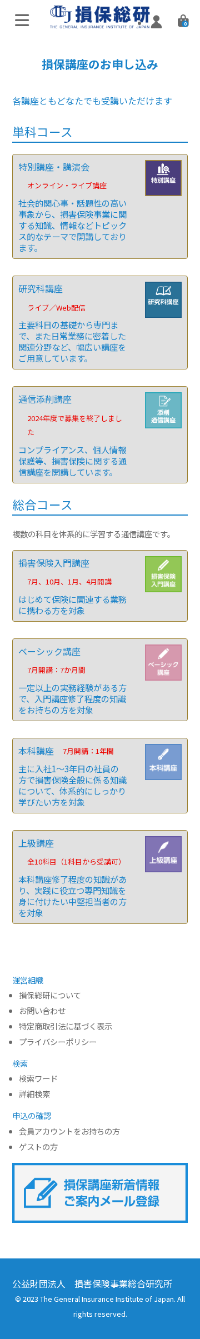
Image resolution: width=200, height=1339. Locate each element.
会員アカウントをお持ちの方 (69, 1131)
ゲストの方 (38, 1147)
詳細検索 (34, 1094)
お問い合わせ (42, 1011)
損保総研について (50, 995)
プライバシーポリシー (58, 1042)
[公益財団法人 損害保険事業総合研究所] (100, 20)
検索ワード (38, 1078)
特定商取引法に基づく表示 (65, 1026)
